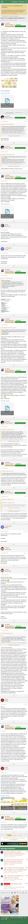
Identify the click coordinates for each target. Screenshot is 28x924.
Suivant (15, 835)
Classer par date (9, 112)
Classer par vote (19, 112)
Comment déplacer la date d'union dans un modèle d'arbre (14, 853)
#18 (26, 731)
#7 (26, 275)
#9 (26, 374)
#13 (26, 531)
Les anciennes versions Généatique (15, 855)
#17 (26, 704)
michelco (5, 855)
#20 (26, 822)
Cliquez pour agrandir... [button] (14, 136)
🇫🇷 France (13, 24)
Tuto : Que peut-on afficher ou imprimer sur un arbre (13, 877)
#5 (26, 230)
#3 (26, 151)
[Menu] (2, 1)
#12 (26, 496)
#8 (26, 324)
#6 (26, 253)
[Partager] (25, 29)
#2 (26, 121)
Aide (25, 917)
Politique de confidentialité (16, 917)
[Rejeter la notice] (25, 5)
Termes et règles (5, 917)
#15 (26, 574)
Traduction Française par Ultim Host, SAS (8, 922)
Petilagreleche (6, 863)
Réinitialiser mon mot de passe (9, 13)
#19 (26, 772)
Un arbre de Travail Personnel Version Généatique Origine (13, 861)
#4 (26, 181)
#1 (26, 29)
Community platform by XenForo (12, 921)
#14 (26, 553)
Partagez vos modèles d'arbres (16, 863)
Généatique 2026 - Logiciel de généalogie (16, 887)
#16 (26, 630)
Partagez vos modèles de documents (15, 871)
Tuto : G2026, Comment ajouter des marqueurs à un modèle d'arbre (15, 869)
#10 (26, 426)
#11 (26, 468)
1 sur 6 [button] (9, 835)
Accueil (2, 919)
